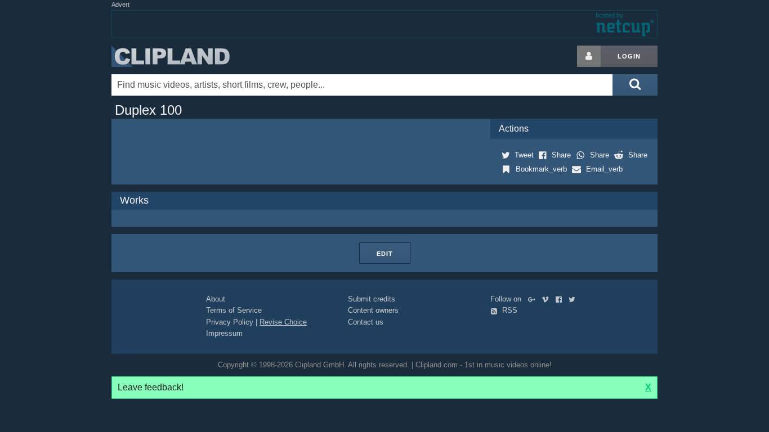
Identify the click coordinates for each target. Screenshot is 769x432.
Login (629, 56)
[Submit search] (635, 85)
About (215, 299)
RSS (508, 310)
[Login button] (589, 56)
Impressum (224, 333)
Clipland (170, 56)
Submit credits (371, 299)
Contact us (365, 322)
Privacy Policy (229, 322)
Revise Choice (283, 322)
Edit (385, 253)
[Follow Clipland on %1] (534, 299)
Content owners (373, 310)
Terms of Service (234, 310)
